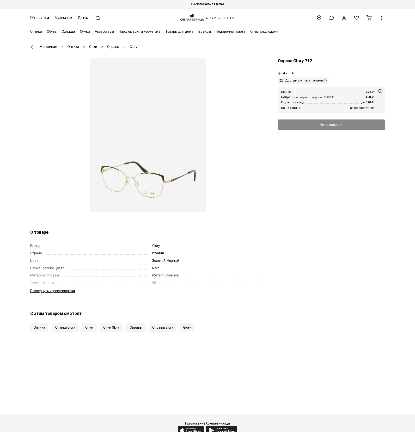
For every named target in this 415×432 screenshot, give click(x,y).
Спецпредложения (265, 31)
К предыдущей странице (32, 47)
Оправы (136, 327)
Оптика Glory (65, 327)
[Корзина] (369, 18)
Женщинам (39, 18)
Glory (187, 327)
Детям (83, 18)
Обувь (52, 31)
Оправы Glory (162, 327)
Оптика (36, 31)
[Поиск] (98, 18)
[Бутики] (319, 18)
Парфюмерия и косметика (139, 31)
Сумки (85, 31)
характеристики (52, 291)
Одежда (68, 31)
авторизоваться (362, 108)
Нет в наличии (331, 125)
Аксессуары (104, 31)
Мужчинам (63, 18)
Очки (89, 327)
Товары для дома (179, 31)
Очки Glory (111, 327)
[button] (331, 18)
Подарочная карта (230, 31)
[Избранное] (356, 18)
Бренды (204, 31)
